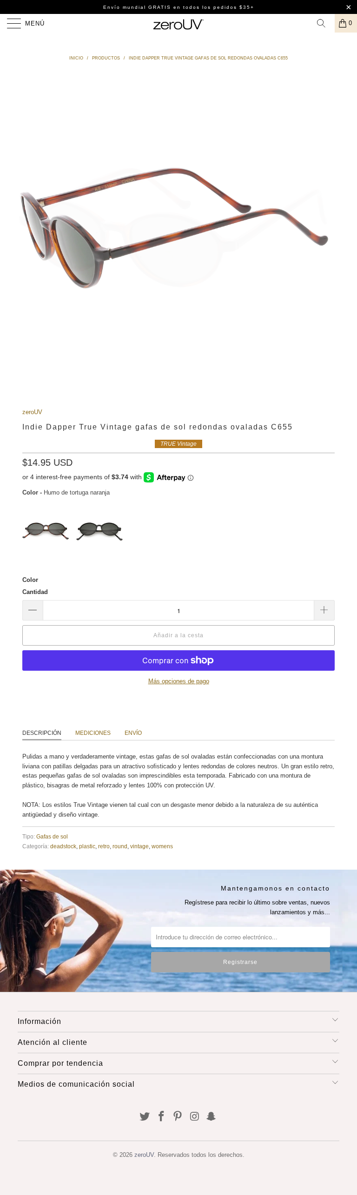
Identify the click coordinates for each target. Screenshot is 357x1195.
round (119, 846)
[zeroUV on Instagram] (195, 1117)
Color (30, 579)
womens (162, 846)
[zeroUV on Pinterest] (178, 1117)
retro (104, 846)
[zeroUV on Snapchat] (211, 1117)
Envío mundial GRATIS (137, 7)
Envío (133, 733)
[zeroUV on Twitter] (145, 1117)
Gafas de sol (52, 836)
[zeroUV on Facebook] (161, 1117)
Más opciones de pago (178, 681)
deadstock (63, 846)
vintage (139, 846)
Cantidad (35, 591)
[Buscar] (324, 23)
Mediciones (93, 733)
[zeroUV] (178, 23)
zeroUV (32, 412)
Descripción (41, 733)
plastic (87, 846)
